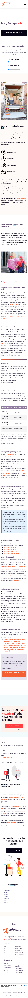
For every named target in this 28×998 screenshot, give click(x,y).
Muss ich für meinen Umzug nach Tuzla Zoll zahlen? (13, 608)
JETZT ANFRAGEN (14, 850)
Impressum (14, 996)
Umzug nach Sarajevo (11, 551)
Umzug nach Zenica (10, 549)
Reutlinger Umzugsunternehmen (7, 282)
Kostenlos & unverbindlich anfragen (13, 33)
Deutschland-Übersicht (8, 576)
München (4, 343)
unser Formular (11, 823)
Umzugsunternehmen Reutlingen (10, 993)
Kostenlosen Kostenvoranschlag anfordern (14, 674)
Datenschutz (19, 996)
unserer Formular (20, 198)
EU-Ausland (15, 581)
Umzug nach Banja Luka (11, 553)
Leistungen (7, 943)
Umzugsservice (8, 960)
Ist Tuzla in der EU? (8, 592)
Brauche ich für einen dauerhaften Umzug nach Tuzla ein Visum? (14, 616)
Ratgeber (8, 996)
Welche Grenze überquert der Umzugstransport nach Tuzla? (12, 612)
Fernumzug (13, 304)
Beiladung (15, 441)
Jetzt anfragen (14, 726)
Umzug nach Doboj (10, 547)
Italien (16, 282)
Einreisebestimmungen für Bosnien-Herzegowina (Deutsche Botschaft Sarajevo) (15, 649)
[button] (24, 4)
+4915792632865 (6, 758)
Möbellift (20, 471)
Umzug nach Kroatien (8, 567)
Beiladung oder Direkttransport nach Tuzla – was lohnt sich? (13, 620)
